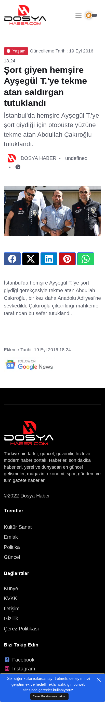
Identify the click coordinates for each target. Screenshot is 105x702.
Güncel (12, 557)
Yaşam (18, 51)
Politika (12, 547)
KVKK (10, 598)
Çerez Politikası (21, 628)
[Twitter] (30, 258)
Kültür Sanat (18, 527)
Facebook (23, 660)
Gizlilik (11, 618)
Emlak (11, 537)
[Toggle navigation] (78, 15)
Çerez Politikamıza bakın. (49, 696)
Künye (11, 588)
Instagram (23, 668)
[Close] (99, 680)
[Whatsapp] (85, 258)
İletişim (12, 608)
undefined (76, 158)
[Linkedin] (49, 258)
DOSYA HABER (38, 158)
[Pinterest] (67, 258)
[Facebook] (12, 258)
